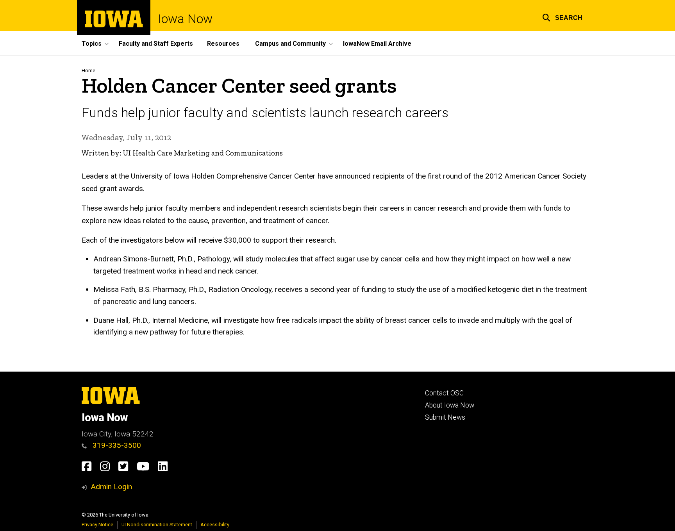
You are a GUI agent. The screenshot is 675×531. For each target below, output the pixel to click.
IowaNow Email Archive (377, 43)
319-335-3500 (116, 445)
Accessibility (214, 524)
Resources (223, 43)
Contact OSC (444, 393)
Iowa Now (185, 19)
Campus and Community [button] (290, 43)
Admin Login (111, 486)
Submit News (445, 417)
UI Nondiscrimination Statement (156, 524)
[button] (562, 16)
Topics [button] (92, 43)
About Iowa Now (449, 405)
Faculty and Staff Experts (156, 43)
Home (88, 70)
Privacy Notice (97, 524)
